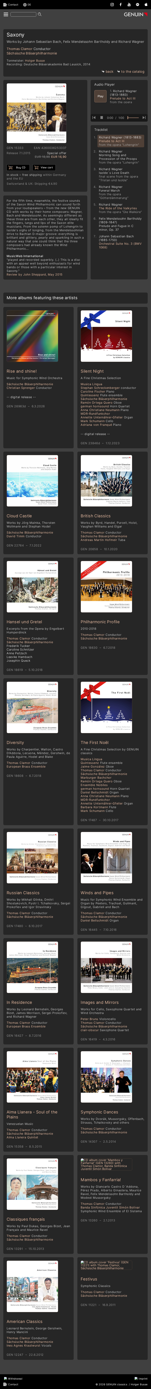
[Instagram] (112, 4)
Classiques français (26, 1219)
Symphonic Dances (99, 1112)
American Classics (25, 1321)
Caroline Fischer (98, 391)
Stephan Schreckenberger (108, 388)
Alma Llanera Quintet (22, 1137)
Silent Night (92, 371)
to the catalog (132, 71)
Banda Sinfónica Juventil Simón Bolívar (111, 1209)
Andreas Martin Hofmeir (103, 540)
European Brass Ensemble (26, 766)
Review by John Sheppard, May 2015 (35, 274)
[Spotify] (137, 4)
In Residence (19, 1002)
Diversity (15, 742)
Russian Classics (23, 892)
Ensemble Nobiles (94, 785)
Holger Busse (35, 60)
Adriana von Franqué (101, 425)
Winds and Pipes (97, 892)
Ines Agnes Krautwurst (29, 1345)
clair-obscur (105, 1030)
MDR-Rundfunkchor (95, 413)
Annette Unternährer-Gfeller (107, 417)
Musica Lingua (91, 384)
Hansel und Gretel (24, 621)
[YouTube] (129, 4)
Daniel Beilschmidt (100, 792)
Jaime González (97, 766)
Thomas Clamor (28, 49)
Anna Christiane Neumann (105, 410)
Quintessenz (102, 395)
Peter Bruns (98, 1019)
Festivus (89, 1279)
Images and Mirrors (100, 1002)
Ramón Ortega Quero (101, 402)
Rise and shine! (22, 371)
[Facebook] (120, 4)
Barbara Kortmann (98, 807)
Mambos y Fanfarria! (101, 1179)
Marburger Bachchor (96, 777)
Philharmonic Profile (100, 621)
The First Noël (95, 742)
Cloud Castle (19, 515)
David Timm (24, 536)
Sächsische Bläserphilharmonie (32, 53)
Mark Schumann (97, 421)
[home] (5, 14)
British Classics (96, 515)
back (110, 71)
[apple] (146, 4)
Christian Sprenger (29, 388)
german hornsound (105, 406)
